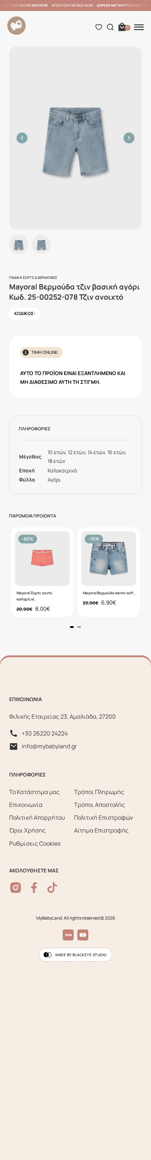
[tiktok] (52, 887)
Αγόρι (54, 479)
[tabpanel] (42, 572)
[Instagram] (15, 887)
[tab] (72, 627)
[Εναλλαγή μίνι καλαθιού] (122, 27)
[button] (21, 137)
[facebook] (33, 887)
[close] (139, 27)
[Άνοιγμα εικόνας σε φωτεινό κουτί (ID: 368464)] (75, 137)
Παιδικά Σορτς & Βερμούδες (33, 277)
